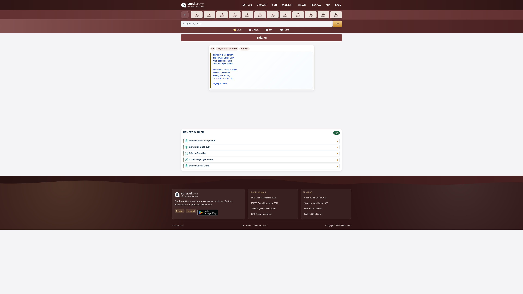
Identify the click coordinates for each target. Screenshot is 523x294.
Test (271, 30)
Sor (274, 5)
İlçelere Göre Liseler (313, 214)
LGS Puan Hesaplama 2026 (263, 198)
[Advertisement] (193, 86)
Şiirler (301, 5)
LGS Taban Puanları (313, 209)
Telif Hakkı (246, 225)
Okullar (262, 5)
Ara (328, 5)
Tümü (287, 30)
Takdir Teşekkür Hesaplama (263, 209)
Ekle (338, 5)
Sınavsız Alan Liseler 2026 (316, 203)
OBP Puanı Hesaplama (261, 214)
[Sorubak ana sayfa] (192, 5)
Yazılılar (287, 5)
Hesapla (316, 5)
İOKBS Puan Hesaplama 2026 (264, 203)
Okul (239, 30)
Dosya (255, 30)
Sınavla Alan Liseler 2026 (315, 198)
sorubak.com (178, 225)
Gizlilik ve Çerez (260, 225)
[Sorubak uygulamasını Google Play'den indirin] (207, 212)
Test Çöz (247, 5)
